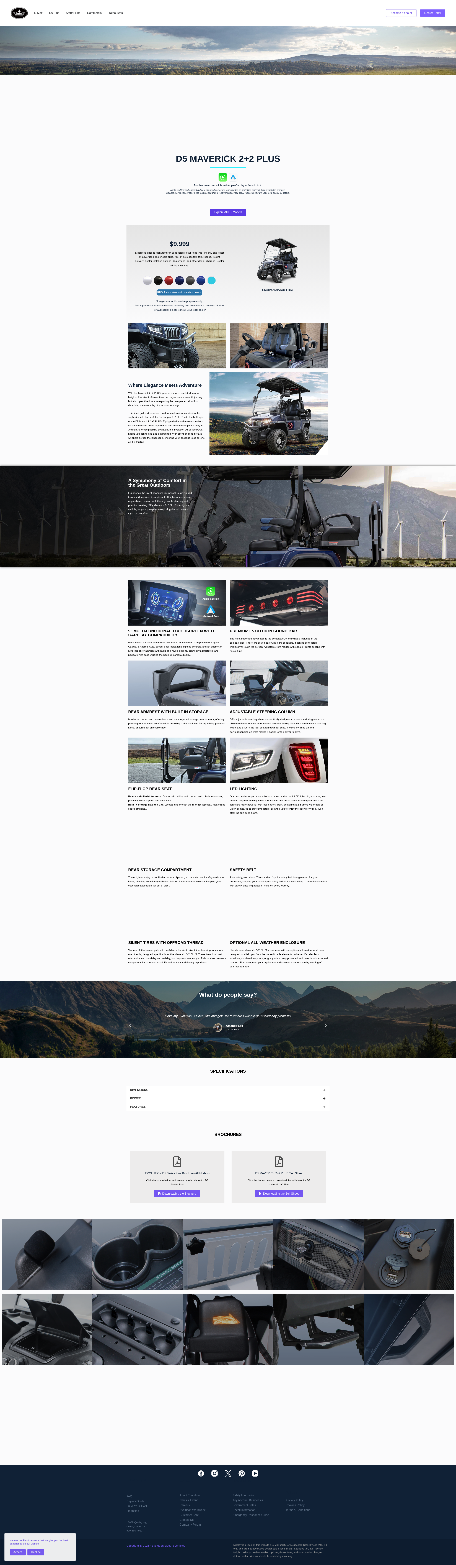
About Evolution (190, 1495)
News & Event (189, 1500)
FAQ (129, 1496)
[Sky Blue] (211, 280)
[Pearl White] (147, 280)
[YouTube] (255, 1473)
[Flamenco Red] (168, 280)
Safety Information (243, 1495)
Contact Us (187, 1519)
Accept (17, 1551)
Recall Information (243, 1510)
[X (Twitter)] (228, 1473)
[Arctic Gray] (190, 280)
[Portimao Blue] (200, 280)
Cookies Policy (295, 1505)
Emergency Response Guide (250, 1514)
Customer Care (189, 1514)
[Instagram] (214, 1473)
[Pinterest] (242, 1473)
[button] (130, 1025)
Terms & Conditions (298, 1510)
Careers (185, 1505)
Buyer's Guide (135, 1501)
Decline (36, 1551)
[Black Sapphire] (158, 280)
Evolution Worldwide (193, 1510)
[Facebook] (201, 1473)
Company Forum (190, 1524)
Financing (132, 1510)
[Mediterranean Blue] (179, 280)
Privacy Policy (295, 1500)
